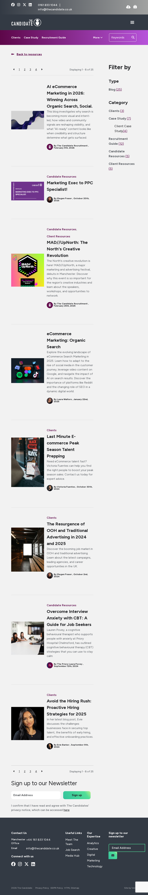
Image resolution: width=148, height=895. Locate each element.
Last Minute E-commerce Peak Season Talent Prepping (63, 446)
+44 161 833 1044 (38, 839)
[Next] (42, 69)
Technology (94, 866)
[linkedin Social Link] (30, 5)
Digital (91, 854)
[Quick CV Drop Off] (128, 7)
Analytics (93, 843)
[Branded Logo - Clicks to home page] (26, 22)
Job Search (72, 850)
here (66, 810)
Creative (92, 849)
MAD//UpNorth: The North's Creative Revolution (67, 249)
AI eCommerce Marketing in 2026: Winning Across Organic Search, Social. (69, 96)
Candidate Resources (61, 176)
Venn (134, 888)
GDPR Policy (56, 888)
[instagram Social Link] (18, 5)
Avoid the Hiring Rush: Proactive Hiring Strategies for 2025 (69, 707)
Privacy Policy (42, 888)
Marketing (93, 860)
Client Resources (58, 236)
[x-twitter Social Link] (24, 5)
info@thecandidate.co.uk (55, 9)
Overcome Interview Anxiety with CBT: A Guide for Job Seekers (69, 618)
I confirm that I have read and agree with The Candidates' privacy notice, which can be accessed (50, 808)
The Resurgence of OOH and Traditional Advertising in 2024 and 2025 (67, 533)
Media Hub (72, 855)
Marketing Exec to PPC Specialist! (70, 186)
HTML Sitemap (71, 888)
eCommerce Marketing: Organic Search (66, 340)
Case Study (31, 37)
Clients (15, 37)
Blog (115, 89)
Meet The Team (71, 842)
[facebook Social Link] (13, 5)
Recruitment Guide (54, 37)
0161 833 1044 (48, 5)
